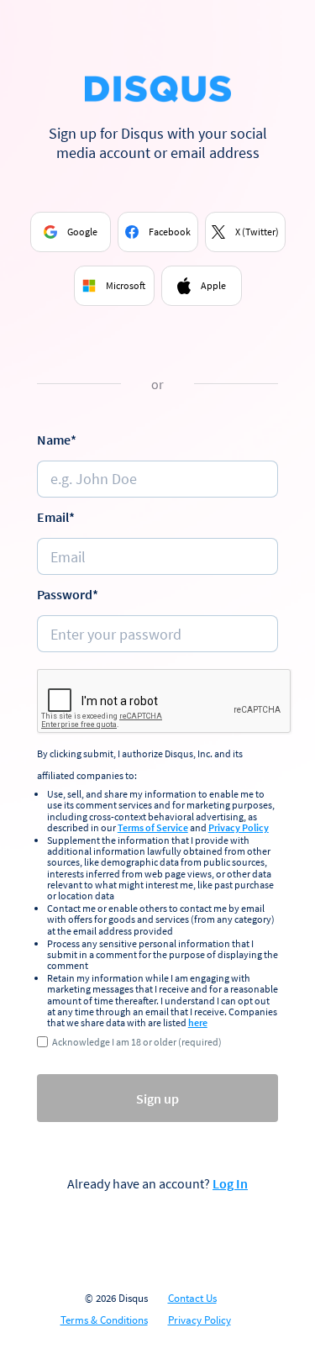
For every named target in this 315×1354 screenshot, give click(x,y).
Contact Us (192, 1298)
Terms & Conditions (104, 1320)
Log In (230, 1183)
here (197, 1022)
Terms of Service (153, 827)
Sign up (157, 1098)
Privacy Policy (238, 827)
